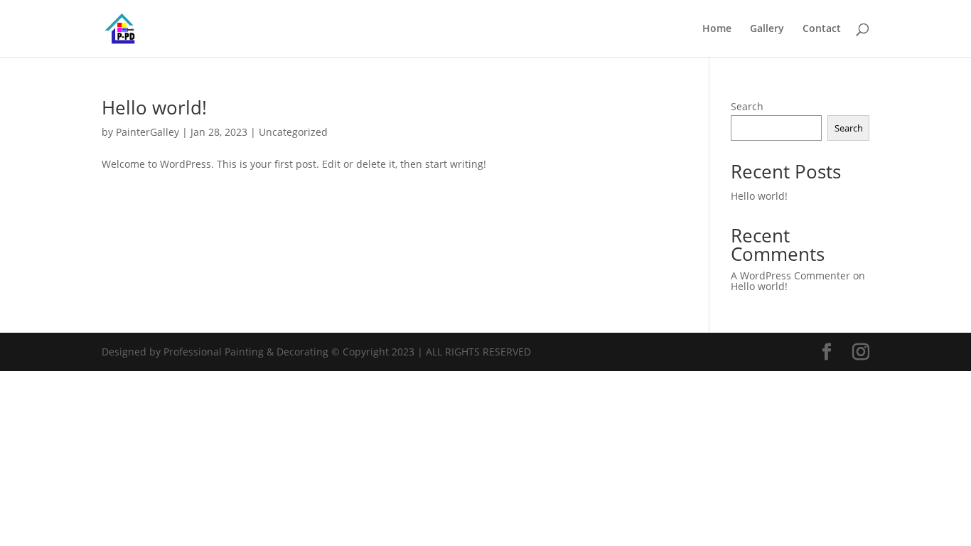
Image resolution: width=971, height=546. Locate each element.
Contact (822, 29)
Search (747, 106)
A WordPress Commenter (790, 275)
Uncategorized (293, 132)
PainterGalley (147, 132)
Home (716, 29)
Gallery (767, 29)
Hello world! (154, 107)
